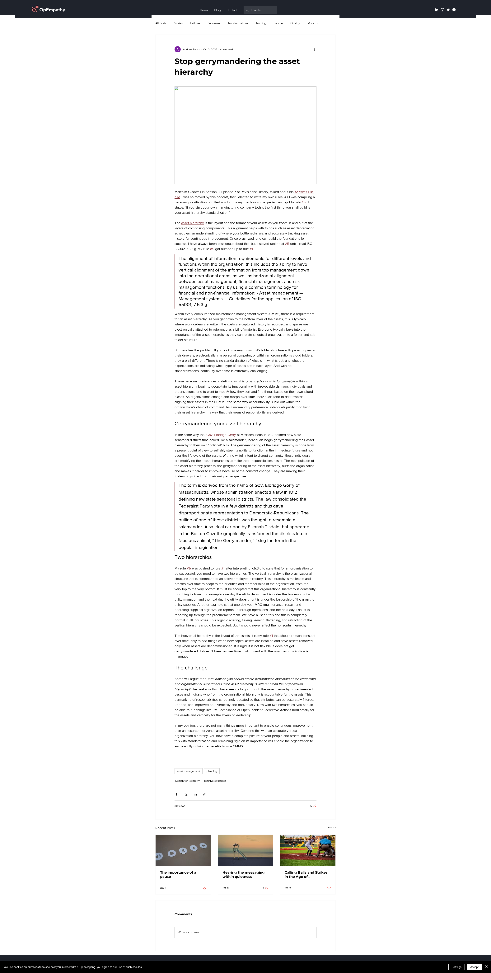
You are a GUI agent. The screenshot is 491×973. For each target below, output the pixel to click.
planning (212, 771)
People (278, 23)
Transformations (238, 23)
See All (331, 827)
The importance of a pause (178, 874)
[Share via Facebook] (176, 794)
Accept (474, 967)
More (310, 23)
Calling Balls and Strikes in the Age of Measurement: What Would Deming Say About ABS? (306, 874)
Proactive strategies (214, 780)
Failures (195, 23)
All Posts (160, 23)
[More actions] (314, 49)
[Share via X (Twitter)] (186, 794)
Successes (214, 23)
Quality (295, 23)
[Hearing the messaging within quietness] (245, 850)
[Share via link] (204, 794)
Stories (178, 23)
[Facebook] (454, 10)
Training (261, 23)
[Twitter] (448, 10)
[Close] (486, 967)
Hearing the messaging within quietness (243, 874)
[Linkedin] (437, 10)
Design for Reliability (187, 780)
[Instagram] (442, 10)
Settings (456, 967)
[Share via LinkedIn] (195, 794)
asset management (188, 771)
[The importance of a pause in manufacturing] (183, 850)
